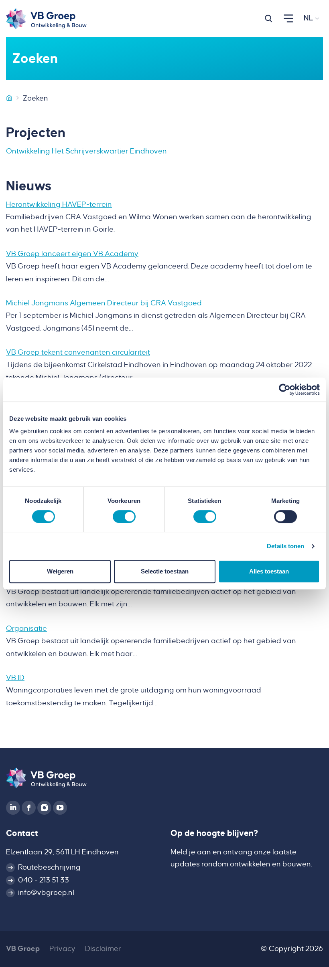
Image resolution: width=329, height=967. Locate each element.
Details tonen (285, 546)
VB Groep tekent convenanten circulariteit (78, 352)
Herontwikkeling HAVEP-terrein (59, 204)
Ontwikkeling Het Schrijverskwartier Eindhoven (86, 151)
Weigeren (60, 571)
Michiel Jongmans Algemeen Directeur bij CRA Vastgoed (104, 303)
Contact (22, 833)
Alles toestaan (269, 571)
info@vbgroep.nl (46, 892)
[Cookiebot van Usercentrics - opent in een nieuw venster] (285, 390)
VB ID (15, 678)
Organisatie (26, 628)
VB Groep (23, 949)
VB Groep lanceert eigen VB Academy (72, 254)
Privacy (62, 949)
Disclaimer (103, 949)
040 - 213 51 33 (43, 880)
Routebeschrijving (49, 867)
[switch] (124, 516)
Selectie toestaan (165, 571)
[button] (268, 18)
